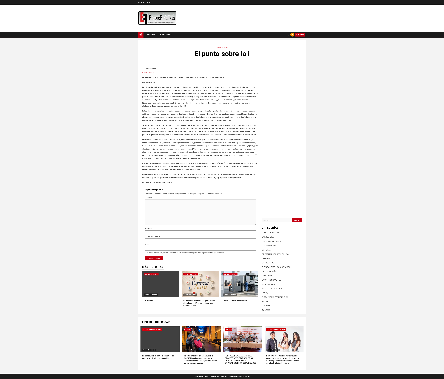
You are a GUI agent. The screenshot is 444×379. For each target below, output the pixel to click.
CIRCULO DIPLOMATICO (272, 241)
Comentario (150, 197)
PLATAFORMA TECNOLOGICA (275, 297)
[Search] (287, 34)
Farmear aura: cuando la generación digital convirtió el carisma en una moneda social (199, 303)
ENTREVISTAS (268, 263)
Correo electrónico (153, 236)
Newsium (234, 376)
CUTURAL (266, 250)
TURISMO (266, 310)
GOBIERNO (267, 275)
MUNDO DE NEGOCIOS (272, 288)
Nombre (149, 228)
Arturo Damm (148, 72)
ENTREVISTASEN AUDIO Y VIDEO (276, 267)
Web (147, 244)
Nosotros (151, 35)
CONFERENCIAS (269, 245)
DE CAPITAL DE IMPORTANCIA (275, 254)
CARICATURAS (268, 237)
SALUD (265, 301)
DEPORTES (266, 258)
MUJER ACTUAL (269, 284)
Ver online (300, 35)
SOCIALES (266, 305)
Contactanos (165, 35)
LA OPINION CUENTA (221, 47)
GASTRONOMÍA (269, 271)
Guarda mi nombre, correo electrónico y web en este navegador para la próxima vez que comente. (185, 252)
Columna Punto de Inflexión (235, 301)
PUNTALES (148, 301)
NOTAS (265, 293)
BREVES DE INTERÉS (270, 232)
